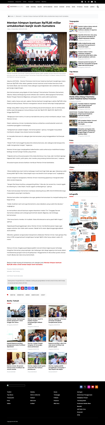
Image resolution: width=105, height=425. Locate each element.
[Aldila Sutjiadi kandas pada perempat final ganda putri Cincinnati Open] (73, 45)
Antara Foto (18, 1)
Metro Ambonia (35, 395)
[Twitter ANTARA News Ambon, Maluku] (85, 2)
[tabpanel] (83, 154)
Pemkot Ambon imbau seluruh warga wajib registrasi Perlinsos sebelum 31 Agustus (87, 28)
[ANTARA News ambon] (15, 6)
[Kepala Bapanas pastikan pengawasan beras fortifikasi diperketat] (16, 335)
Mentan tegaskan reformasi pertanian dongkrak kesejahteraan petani (57, 320)
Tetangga (79, 6)
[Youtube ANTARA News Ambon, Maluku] (92, 2)
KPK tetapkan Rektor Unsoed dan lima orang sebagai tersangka (87, 122)
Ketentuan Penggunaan (84, 395)
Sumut (43, 295)
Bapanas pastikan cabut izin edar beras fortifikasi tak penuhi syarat (57, 345)
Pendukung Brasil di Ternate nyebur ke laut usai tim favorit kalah (83, 158)
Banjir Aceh (35, 295)
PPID (78, 415)
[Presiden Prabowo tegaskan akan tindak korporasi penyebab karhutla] (73, 106)
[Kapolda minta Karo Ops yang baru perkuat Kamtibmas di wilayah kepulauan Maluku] (73, 37)
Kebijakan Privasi (82, 397)
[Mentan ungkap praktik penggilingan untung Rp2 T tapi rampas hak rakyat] (58, 358)
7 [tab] (87, 192)
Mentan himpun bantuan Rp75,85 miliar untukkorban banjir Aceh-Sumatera (45, 16)
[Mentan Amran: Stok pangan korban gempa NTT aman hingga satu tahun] (16, 311)
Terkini (24, 1)
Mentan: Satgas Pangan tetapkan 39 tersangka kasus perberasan (35, 345)
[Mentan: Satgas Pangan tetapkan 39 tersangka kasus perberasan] (37, 335)
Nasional (33, 6)
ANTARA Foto (81, 409)
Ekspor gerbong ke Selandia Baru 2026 (82, 246)
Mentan (12, 295)
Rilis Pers (44, 1)
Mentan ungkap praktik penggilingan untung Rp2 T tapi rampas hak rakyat (57, 367)
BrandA (79, 406)
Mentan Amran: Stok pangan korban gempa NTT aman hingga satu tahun (16, 320)
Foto (71, 140)
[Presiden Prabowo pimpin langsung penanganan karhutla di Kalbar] (73, 114)
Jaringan (79, 392)
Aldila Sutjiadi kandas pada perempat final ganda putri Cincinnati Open (86, 45)
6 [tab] (85, 192)
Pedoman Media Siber (84, 403)
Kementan (20, 295)
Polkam (86, 6)
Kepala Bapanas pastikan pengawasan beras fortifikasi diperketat (16, 345)
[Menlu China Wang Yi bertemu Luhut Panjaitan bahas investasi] (83, 85)
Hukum (56, 6)
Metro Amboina (47, 6)
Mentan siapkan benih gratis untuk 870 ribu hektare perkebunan (37, 367)
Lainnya (92, 6)
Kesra (73, 6)
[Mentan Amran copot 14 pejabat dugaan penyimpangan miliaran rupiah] (37, 311)
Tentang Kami (81, 400)
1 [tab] (79, 165)
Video (71, 167)
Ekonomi (61, 6)
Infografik (73, 194)
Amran (28, 295)
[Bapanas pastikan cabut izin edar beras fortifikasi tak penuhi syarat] (58, 335)
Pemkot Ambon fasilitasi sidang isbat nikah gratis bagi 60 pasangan (83, 184)
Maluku (40, 6)
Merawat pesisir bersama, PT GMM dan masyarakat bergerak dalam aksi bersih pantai (87, 63)
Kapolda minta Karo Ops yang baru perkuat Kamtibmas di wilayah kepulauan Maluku (87, 36)
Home (27, 6)
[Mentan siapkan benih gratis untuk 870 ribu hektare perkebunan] (37, 358)
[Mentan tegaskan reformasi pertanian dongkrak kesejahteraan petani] (58, 311)
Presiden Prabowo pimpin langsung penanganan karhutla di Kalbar (86, 113)
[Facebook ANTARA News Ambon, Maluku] (82, 2)
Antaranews (11, 1)
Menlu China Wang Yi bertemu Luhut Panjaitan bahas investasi (82, 98)
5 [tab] (88, 165)
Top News (37, 1)
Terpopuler (30, 1)
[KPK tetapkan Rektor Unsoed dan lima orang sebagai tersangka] (73, 123)
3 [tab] (83, 165)
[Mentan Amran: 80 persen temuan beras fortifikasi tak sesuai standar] (16, 358)
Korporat (80, 412)
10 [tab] (95, 192)
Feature (56, 400)
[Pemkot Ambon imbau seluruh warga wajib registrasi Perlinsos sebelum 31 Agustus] (73, 29)
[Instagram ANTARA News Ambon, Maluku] (88, 2)
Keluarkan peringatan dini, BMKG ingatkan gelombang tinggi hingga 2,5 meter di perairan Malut (86, 131)
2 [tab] (81, 165)
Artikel (68, 6)
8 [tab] (90, 192)
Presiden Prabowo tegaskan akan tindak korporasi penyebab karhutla (87, 105)
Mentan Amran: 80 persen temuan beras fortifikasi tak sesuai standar (15, 367)
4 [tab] (86, 165)
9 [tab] (92, 192)
